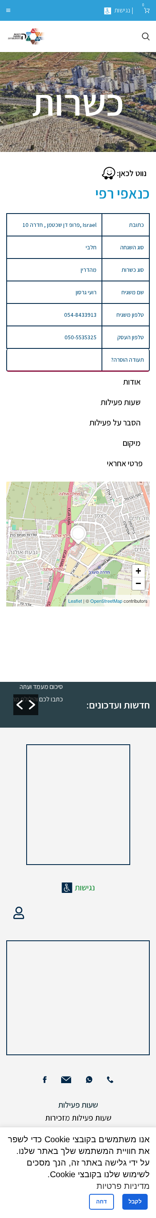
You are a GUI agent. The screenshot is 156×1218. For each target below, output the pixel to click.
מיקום (132, 442)
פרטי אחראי (125, 463)
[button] (19, 704)
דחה (101, 1201)
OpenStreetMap (106, 600)
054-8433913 (80, 314)
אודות (132, 381)
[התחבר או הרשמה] (18, 913)
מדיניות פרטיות (123, 1186)
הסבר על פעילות (115, 422)
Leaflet (75, 600)
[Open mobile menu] (8, 10)
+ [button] (138, 571)
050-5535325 (80, 337)
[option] (44, 692)
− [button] (138, 583)
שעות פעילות (121, 402)
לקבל (135, 1201)
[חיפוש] (146, 36)
